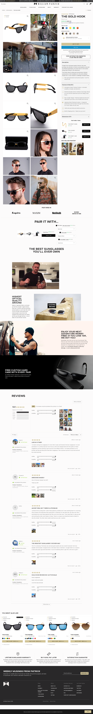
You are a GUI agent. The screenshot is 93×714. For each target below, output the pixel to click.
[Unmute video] (6, 69)
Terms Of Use (52, 701)
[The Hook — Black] (63, 28)
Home (3, 10)
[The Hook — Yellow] (70, 28)
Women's (40, 688)
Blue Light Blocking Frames (43, 691)
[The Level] (58, 627)
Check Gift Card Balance (70, 695)
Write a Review (77, 401)
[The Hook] (12, 627)
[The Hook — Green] (74, 28)
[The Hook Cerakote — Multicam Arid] (74, 34)
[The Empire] (35, 627)
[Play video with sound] (44, 27)
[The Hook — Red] (78, 28)
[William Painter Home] (46, 4)
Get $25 (52, 695)
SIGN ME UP (84, 673)
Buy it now (76, 47)
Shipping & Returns (68, 688)
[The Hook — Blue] (67, 28)
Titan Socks (32, 7)
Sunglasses (23, 7)
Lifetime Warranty (68, 690)
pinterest (79, 690)
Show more (45, 604)
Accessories (41, 7)
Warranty (56, 7)
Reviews (53, 690)
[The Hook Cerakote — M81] (78, 34)
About (49, 7)
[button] (84, 4)
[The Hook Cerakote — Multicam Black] (70, 34)
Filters (14, 434)
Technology (54, 688)
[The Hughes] (81, 627)
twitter (79, 688)
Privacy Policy (45, 701)
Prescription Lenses (67, 7)
